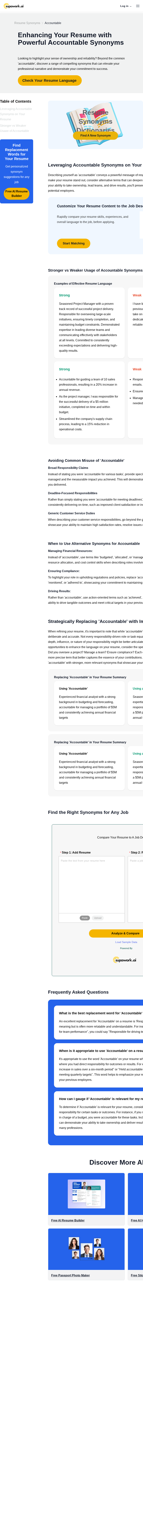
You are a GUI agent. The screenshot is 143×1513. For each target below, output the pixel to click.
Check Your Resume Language (49, 80)
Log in (126, 5)
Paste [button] (85, 918)
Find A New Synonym (95, 135)
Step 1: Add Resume (76, 852)
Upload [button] (97, 918)
